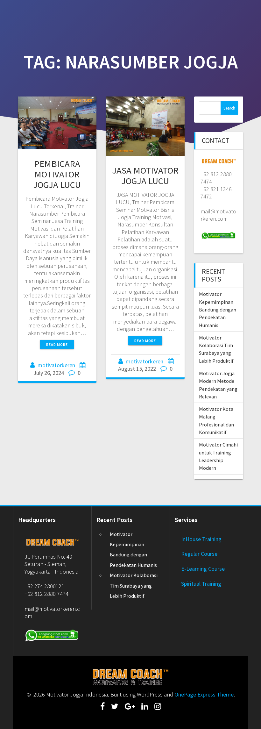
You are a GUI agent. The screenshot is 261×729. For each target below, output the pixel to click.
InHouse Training (201, 539)
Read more (57, 344)
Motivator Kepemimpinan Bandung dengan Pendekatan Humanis (217, 309)
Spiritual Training (201, 583)
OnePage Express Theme (204, 694)
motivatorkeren (56, 365)
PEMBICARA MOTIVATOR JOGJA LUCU (57, 174)
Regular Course (199, 553)
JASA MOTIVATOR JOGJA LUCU (145, 176)
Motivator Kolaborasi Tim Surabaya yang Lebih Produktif (134, 585)
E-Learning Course (203, 568)
